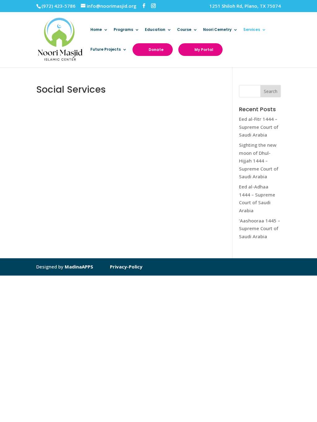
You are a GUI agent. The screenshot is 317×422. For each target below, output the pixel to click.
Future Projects (105, 49)
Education (155, 29)
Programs (123, 29)
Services (251, 29)
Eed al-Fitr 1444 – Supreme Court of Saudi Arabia (258, 127)
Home (96, 29)
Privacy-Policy (126, 267)
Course (184, 29)
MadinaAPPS (79, 267)
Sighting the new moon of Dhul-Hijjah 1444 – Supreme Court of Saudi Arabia (258, 160)
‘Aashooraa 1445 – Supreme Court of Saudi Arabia (259, 228)
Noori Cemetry (217, 29)
